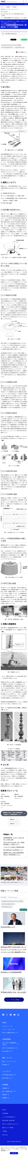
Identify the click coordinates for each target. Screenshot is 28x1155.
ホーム (2, 6)
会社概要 (4, 1088)
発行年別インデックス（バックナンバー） (10, 9)
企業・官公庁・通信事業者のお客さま (9, 1043)
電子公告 (4, 1109)
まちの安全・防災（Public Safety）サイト (11, 882)
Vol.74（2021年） (4, 11)
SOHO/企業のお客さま (7, 1074)
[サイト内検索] (23, 1)
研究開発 (4, 1094)
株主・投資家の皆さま (7, 1091)
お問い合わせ (5, 1134)
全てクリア (23, 909)
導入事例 (4, 1064)
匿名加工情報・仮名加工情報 (8, 1120)
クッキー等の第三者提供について (9, 1117)
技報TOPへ (13, 823)
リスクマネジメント (19, 47)
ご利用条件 (4, 1131)
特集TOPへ (13, 819)
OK (13, 1153)
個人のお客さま (6, 1051)
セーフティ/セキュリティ (7, 47)
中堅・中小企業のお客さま (8, 1048)
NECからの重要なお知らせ (8, 1032)
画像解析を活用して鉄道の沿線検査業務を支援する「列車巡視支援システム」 (13, 813)
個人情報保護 (5, 1113)
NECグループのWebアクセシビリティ (10, 1124)
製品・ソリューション (7, 1061)
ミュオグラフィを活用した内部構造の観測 (13, 847)
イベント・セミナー (7, 1029)
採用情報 (4, 1097)
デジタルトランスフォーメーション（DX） (11, 45)
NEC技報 (14, 6)
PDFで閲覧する (22, 52)
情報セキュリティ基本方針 (8, 1127)
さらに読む (15, 1000)
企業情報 (8, 6)
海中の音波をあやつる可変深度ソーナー (13, 850)
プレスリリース (6, 1026)
